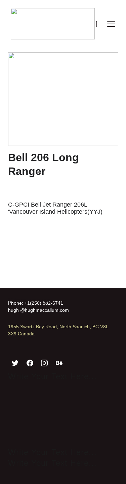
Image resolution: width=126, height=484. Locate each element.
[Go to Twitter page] (15, 363)
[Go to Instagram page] (44, 363)
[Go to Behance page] (59, 363)
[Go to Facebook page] (30, 363)
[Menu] (111, 24)
